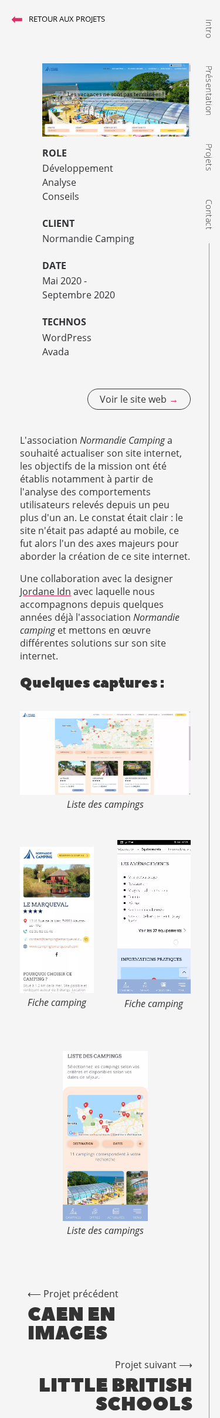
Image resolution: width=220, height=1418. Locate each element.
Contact (209, 214)
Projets (209, 158)
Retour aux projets (58, 18)
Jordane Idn (45, 591)
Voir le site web (139, 399)
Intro (209, 28)
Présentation (209, 91)
